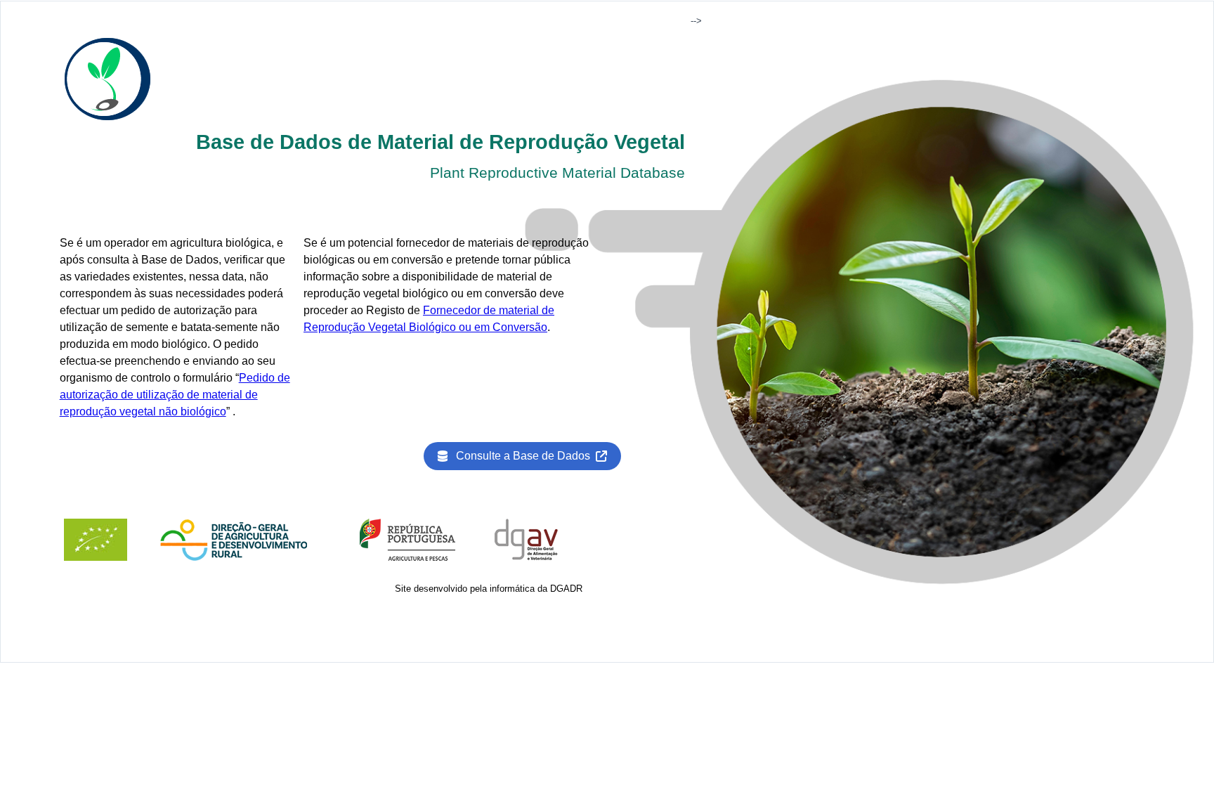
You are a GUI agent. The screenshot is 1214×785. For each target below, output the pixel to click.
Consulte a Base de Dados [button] (526, 456)
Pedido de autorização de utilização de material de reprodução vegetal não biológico (175, 394)
